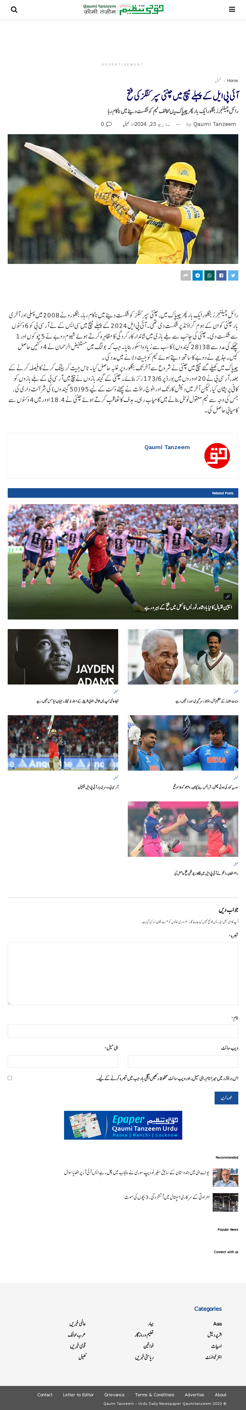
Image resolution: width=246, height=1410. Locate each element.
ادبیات (216, 1346)
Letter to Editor (78, 1394)
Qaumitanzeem (197, 1403)
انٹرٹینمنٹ (213, 1357)
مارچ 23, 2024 (153, 124)
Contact (45, 1394)
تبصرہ (233, 936)
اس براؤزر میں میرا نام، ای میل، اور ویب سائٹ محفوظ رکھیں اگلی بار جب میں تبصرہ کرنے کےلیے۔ (167, 1078)
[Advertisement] (123, 38)
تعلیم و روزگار (144, 1335)
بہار (151, 1324)
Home (232, 80)
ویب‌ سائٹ (229, 1048)
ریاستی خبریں (144, 1357)
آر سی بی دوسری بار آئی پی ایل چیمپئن (98, 787)
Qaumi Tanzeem (214, 124)
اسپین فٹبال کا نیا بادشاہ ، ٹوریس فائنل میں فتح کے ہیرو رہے (188, 607)
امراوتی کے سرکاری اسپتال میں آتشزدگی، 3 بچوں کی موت (166, 1197)
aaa (217, 1324)
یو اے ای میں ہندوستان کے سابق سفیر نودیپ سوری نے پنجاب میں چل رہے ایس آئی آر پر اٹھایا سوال (136, 1172)
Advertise (194, 1394)
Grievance (114, 1394)
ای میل (111, 1048)
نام (234, 1018)
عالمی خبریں (78, 1324)
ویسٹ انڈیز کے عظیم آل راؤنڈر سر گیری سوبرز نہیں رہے (207, 701)
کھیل (218, 80)
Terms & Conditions (154, 1394)
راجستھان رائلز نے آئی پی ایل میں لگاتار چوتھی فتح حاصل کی (206, 873)
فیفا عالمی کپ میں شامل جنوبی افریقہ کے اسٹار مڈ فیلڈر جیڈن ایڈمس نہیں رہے (77, 701)
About (220, 1394)
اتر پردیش (215, 1335)
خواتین (149, 1346)
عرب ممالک (77, 1335)
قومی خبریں (78, 1346)
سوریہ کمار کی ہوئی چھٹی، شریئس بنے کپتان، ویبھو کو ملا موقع (205, 787)
